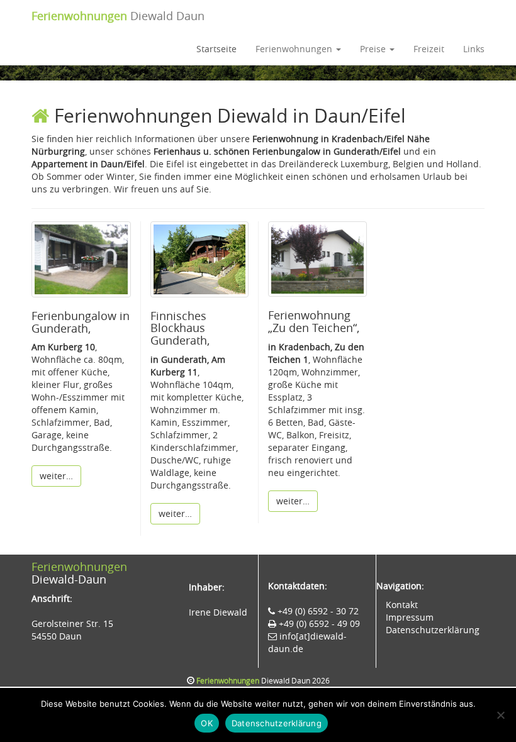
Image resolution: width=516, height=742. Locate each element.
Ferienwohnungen (295, 49)
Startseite (216, 49)
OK (207, 723)
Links (474, 49)
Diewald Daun (118, 15)
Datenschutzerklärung (433, 630)
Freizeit (428, 49)
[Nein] (500, 715)
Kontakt (402, 605)
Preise (374, 49)
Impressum (410, 617)
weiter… (56, 476)
